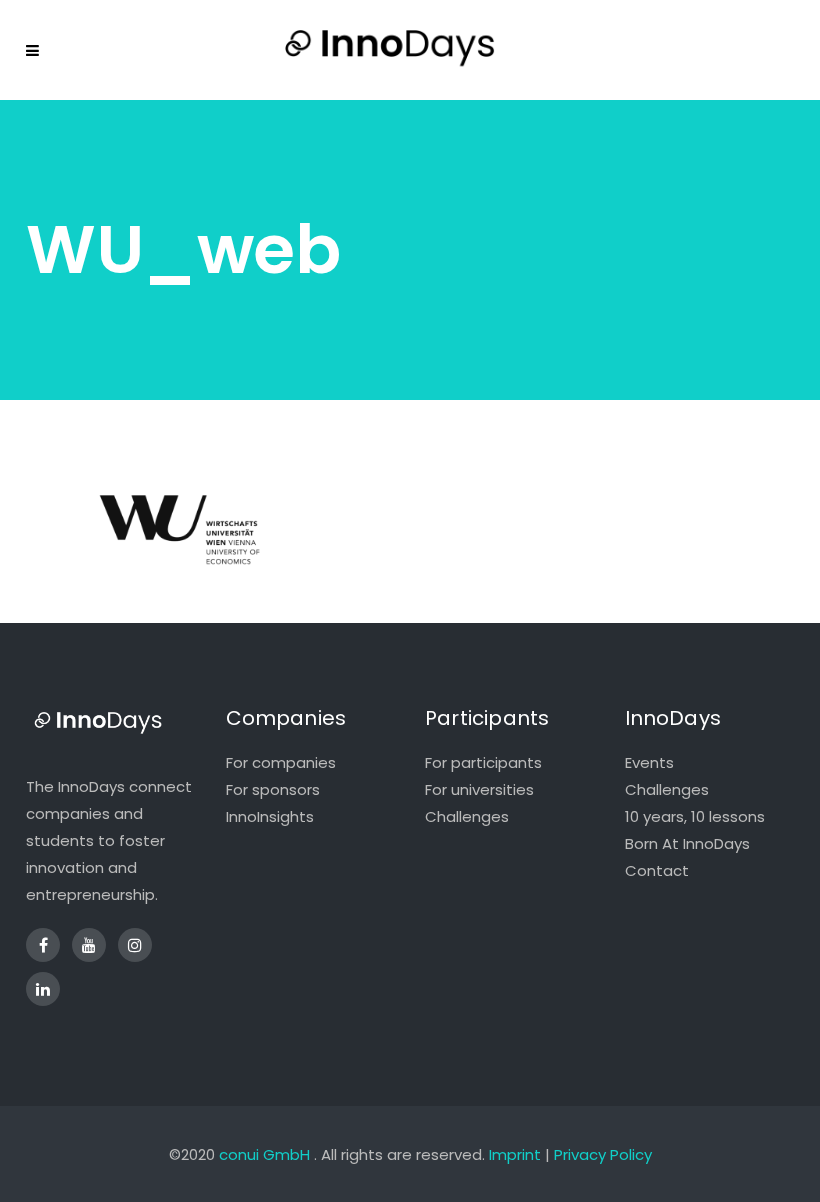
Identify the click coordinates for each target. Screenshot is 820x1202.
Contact (657, 870)
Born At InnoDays (687, 843)
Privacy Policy (603, 1154)
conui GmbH (264, 1154)
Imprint (515, 1154)
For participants (483, 762)
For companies (281, 762)
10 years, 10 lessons (695, 816)
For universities (479, 789)
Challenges (467, 816)
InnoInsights (270, 816)
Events (649, 762)
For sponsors (273, 789)
